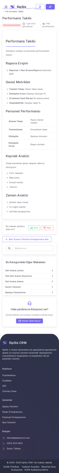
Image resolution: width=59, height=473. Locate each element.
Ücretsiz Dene (9, 391)
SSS (4, 386)
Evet (36, 228)
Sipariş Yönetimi (10, 406)
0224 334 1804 (15, 443)
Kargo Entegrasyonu (12, 412)
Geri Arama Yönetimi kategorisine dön (29, 239)
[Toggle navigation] (6, 7)
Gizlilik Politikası (11, 466)
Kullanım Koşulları (30, 466)
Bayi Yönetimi (8, 422)
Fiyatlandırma (8, 375)
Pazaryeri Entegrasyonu (14, 417)
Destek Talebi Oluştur (31, 321)
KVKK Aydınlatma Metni (36, 470)
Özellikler (7, 380)
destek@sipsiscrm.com (18, 438)
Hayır (49, 228)
